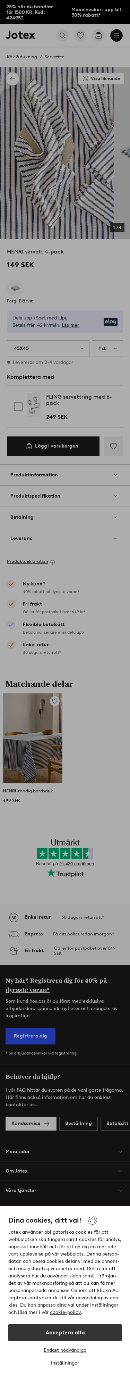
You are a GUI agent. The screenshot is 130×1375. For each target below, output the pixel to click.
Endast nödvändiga (65, 1350)
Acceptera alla (65, 1332)
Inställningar (65, 1363)
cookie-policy (65, 1312)
